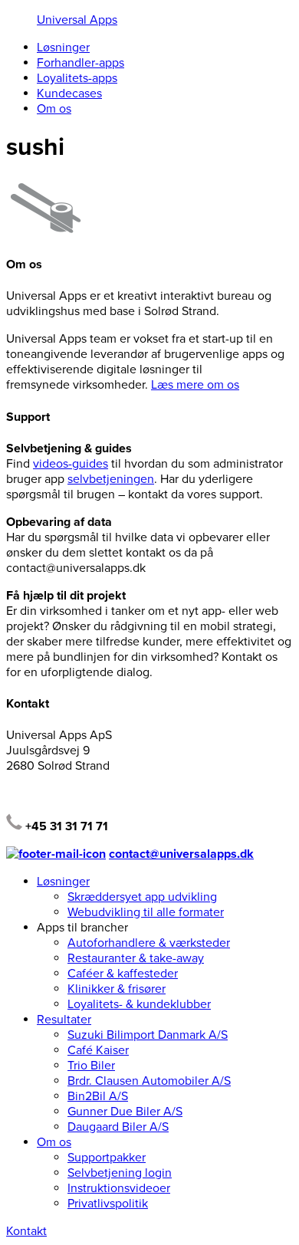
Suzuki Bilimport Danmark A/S (147, 1035)
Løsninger (63, 47)
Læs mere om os (195, 385)
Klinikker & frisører (116, 989)
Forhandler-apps (80, 63)
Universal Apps (77, 20)
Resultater (64, 1019)
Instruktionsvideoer (118, 1188)
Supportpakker (106, 1157)
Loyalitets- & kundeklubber (139, 1004)
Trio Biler (91, 1065)
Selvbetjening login (119, 1173)
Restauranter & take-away (135, 958)
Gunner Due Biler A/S (124, 1111)
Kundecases (69, 93)
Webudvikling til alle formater (145, 912)
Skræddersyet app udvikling (142, 897)
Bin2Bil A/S (97, 1096)
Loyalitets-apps (77, 78)
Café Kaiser (98, 1050)
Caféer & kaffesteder (122, 973)
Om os (54, 109)
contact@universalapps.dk (181, 854)
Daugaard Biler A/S (118, 1127)
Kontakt (26, 1231)
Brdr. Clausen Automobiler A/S (149, 1081)
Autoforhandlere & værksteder (148, 943)
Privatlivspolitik (107, 1203)
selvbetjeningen (110, 479)
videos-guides (70, 463)
